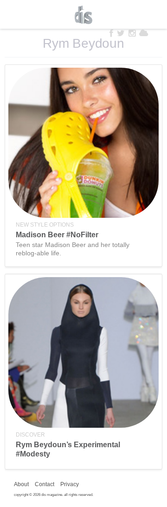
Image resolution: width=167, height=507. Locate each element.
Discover (30, 434)
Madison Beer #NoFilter (57, 235)
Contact (44, 484)
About (21, 484)
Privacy (69, 484)
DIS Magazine (83, 15)
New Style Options (45, 225)
